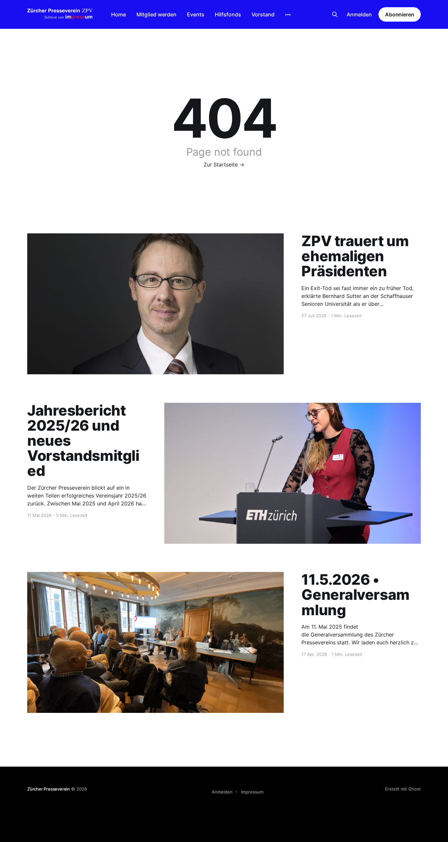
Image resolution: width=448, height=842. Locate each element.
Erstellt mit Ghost (403, 789)
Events (195, 14)
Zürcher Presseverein (48, 789)
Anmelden (359, 14)
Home (118, 14)
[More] (288, 15)
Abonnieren (399, 14)
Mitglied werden (156, 14)
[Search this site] (335, 14)
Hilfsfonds (228, 14)
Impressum (252, 791)
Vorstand (263, 14)
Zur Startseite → (224, 164)
